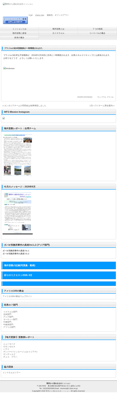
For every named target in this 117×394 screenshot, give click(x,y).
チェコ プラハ (10, 357)
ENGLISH (39, 15)
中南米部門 (8, 324)
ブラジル (110, 97)
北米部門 (7, 314)
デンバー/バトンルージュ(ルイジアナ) (20, 352)
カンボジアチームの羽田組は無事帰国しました (25, 105)
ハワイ (6, 349)
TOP (31, 15)
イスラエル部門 (10, 312)
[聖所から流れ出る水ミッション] (18, 4)
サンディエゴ (9, 354)
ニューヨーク (9, 344)
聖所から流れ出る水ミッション (58, 391)
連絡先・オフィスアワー (58, 15)
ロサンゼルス (9, 346)
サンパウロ (101, 97)
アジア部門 (8, 317)
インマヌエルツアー (12, 372)
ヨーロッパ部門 (10, 319)
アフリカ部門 (9, 327)
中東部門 (7, 322)
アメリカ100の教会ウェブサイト (17, 296)
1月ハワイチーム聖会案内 (101, 105)
